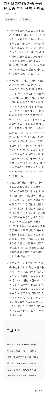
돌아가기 (38, 391)
